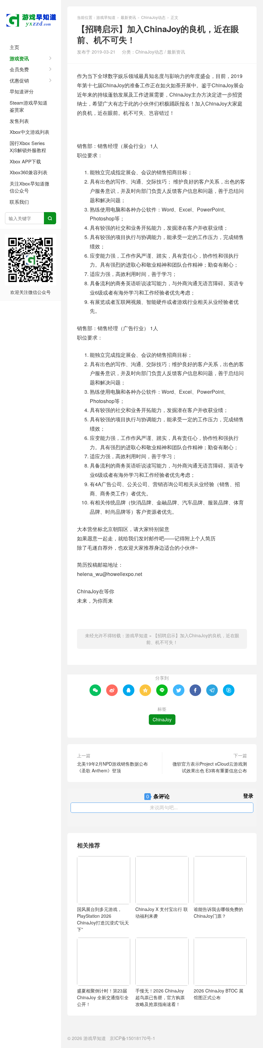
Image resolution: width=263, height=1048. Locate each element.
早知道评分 (22, 91)
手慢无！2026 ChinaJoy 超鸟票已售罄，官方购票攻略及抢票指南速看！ (160, 997)
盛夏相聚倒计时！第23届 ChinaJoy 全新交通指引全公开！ (103, 997)
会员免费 (19, 69)
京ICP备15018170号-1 (132, 1038)
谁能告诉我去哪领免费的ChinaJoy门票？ (218, 912)
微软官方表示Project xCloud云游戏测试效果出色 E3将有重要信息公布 (210, 767)
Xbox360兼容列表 (28, 172)
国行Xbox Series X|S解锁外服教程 (28, 147)
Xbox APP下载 (25, 161)
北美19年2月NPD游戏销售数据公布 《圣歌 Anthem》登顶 (112, 767)
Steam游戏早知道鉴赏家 (28, 106)
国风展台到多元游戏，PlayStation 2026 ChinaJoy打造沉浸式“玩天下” (103, 919)
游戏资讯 (19, 58)
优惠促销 (19, 80)
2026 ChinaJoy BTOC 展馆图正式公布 (218, 994)
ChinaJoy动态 (153, 17)
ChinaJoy (162, 719)
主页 (14, 47)
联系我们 (19, 201)
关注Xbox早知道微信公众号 (29, 187)
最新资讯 (128, 17)
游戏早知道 (30, 19)
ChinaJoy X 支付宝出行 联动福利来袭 (161, 912)
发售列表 (19, 120)
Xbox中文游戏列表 (29, 131)
